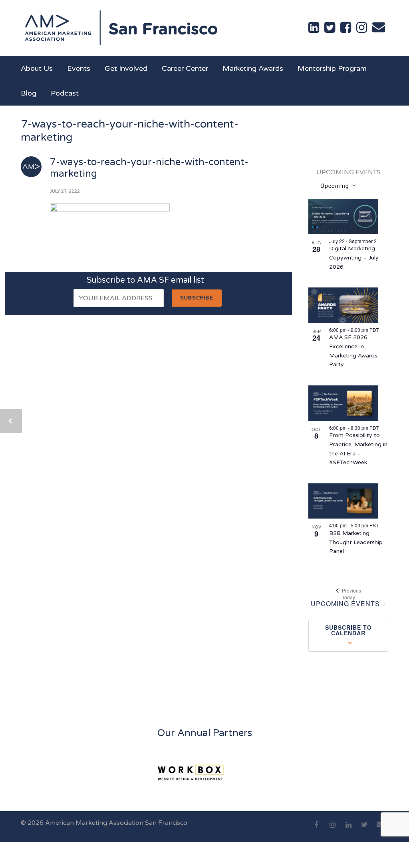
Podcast (65, 93)
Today (348, 597)
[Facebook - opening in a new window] (345, 27)
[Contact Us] (378, 27)
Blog (28, 93)
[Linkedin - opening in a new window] (313, 27)
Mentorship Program (332, 68)
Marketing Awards (252, 68)
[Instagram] (332, 829)
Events (78, 68)
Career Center (185, 68)
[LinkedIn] (348, 829)
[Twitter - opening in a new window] (329, 27)
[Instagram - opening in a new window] (361, 27)
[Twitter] (364, 829)
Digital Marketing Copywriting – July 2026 (354, 257)
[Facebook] (316, 829)
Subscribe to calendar (348, 630)
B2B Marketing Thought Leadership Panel (356, 542)
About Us (37, 68)
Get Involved (126, 68)
